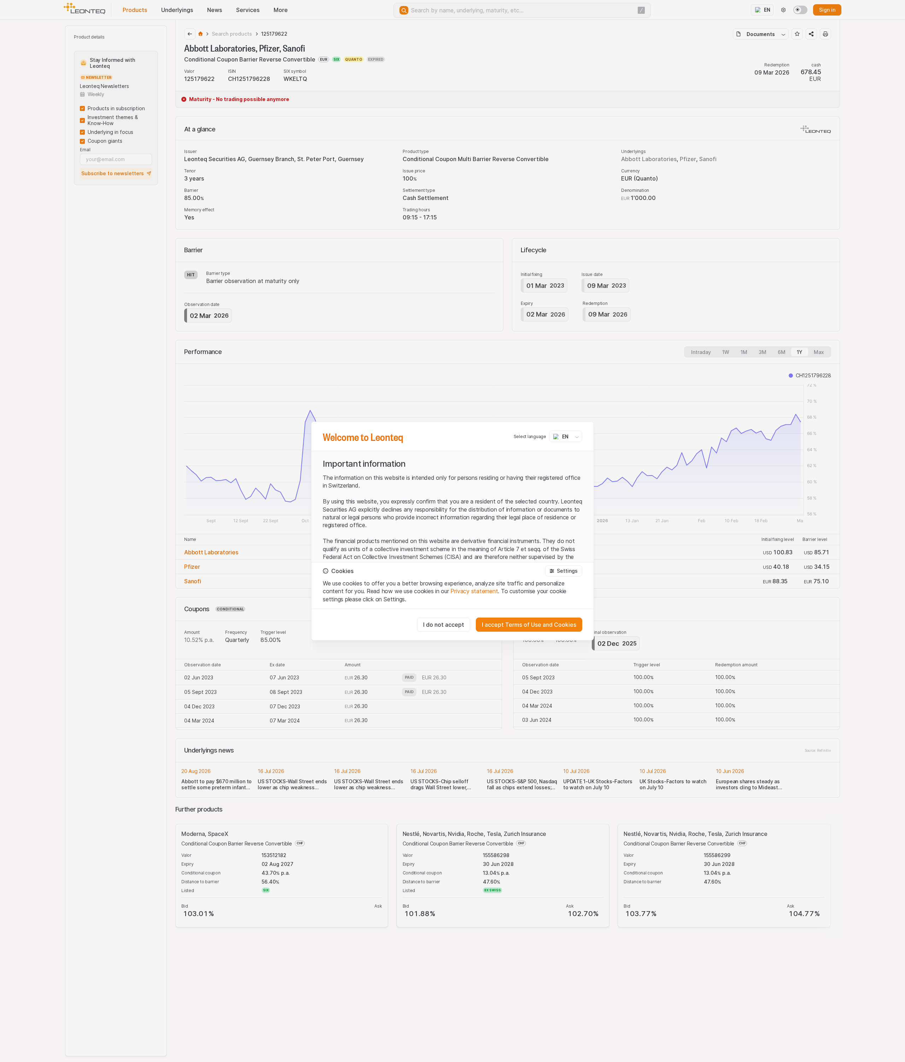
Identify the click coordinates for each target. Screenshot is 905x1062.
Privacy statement (474, 591)
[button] (563, 571)
